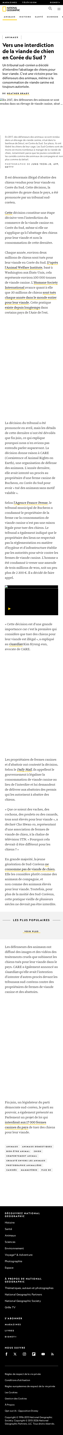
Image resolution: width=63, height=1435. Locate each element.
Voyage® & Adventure (18, 1254)
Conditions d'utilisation (17, 1380)
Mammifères (29, 1170)
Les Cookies (11, 1392)
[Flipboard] (34, 1355)
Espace (9, 1267)
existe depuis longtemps (22, 307)
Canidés (11, 1170)
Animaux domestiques (37, 1147)
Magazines (10, 2)
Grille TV (10, 1307)
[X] (16, 1355)
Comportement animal (21, 1156)
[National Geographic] (4, 9)
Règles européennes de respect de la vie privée (30, 1386)
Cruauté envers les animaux (26, 1161)
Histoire (25, 17)
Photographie (13, 1261)
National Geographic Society (23, 1300)
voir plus (31, 931)
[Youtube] (44, 1355)
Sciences (52, 17)
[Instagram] (25, 1355)
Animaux (10, 17)
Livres (9, 1330)
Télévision (29, 2)
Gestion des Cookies (16, 1398)
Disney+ (55, 2)
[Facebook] (7, 1355)
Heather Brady (18, 93)
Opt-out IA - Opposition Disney (21, 1410)
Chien (37, 1151)
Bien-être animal (18, 1151)
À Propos (10, 1404)
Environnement (14, 1248)
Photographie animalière (24, 1165)
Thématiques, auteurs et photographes (29, 1288)
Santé (39, 17)
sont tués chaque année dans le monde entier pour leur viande (31, 297)
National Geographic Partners (23, 1294)
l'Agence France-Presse (31, 503)
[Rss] (53, 1355)
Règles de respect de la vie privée (23, 1374)
